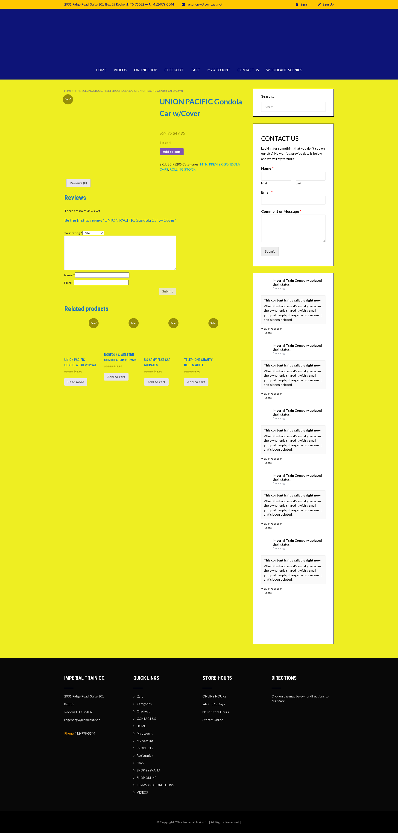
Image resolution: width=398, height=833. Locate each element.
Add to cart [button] (116, 377)
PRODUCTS (145, 748)
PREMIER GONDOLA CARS (120, 90)
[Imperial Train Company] (199, 57)
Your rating (73, 233)
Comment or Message (281, 211)
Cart (140, 696)
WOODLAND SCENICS (284, 70)
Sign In (305, 4)
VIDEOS (120, 70)
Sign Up (328, 4)
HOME (101, 70)
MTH (76, 90)
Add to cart (171, 152)
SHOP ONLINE (146, 778)
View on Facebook (271, 328)
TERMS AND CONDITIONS (155, 785)
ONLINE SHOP (145, 70)
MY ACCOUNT (218, 70)
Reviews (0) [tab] (78, 183)
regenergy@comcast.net (204, 4)
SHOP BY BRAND (148, 770)
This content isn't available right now (292, 300)
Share (268, 332)
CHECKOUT (173, 70)
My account (144, 733)
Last (298, 183)
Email (69, 283)
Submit (270, 251)
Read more (75, 382)
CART (195, 70)
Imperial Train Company (291, 280)
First (264, 183)
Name (69, 275)
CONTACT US (248, 70)
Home (68, 90)
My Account (145, 741)
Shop (140, 763)
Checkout (143, 711)
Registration (145, 755)
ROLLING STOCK (92, 90)
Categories (144, 704)
